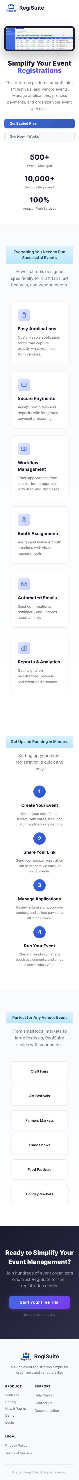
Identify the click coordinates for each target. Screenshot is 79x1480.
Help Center (44, 1395)
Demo (9, 1415)
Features (12, 1395)
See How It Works (24, 136)
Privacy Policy (16, 1445)
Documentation (47, 1411)
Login (9, 1422)
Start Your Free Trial (39, 1302)
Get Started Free (23, 123)
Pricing (10, 1402)
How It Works (15, 1409)
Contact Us (43, 1403)
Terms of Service (18, 1453)
